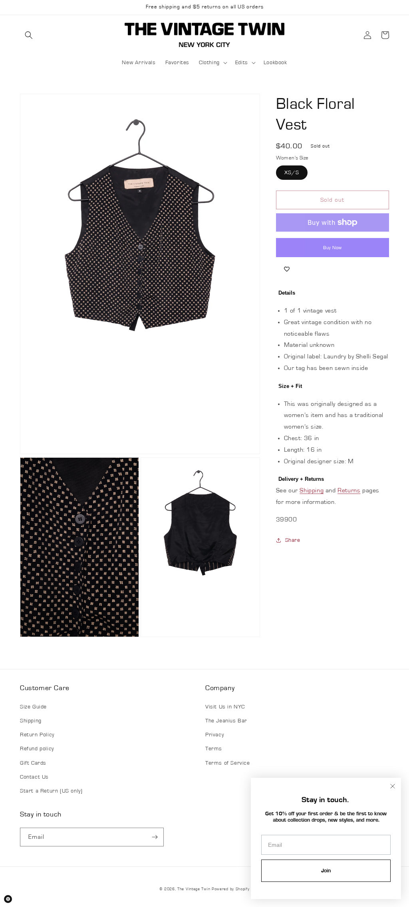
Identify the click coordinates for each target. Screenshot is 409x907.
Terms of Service (227, 763)
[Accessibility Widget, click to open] (8, 899)
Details (286, 293)
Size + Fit (290, 386)
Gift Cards (33, 763)
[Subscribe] (154, 837)
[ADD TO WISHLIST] (287, 269)
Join (326, 871)
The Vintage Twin (193, 889)
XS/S (291, 172)
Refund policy (37, 749)
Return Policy (37, 735)
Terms (213, 749)
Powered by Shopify (231, 889)
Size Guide (33, 707)
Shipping (312, 490)
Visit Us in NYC (225, 707)
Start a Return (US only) (51, 791)
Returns (349, 490)
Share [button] (292, 540)
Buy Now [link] (332, 247)
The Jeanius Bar (226, 721)
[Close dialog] (392, 786)
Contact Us (34, 777)
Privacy (214, 735)
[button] (29, 35)
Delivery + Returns (301, 479)
